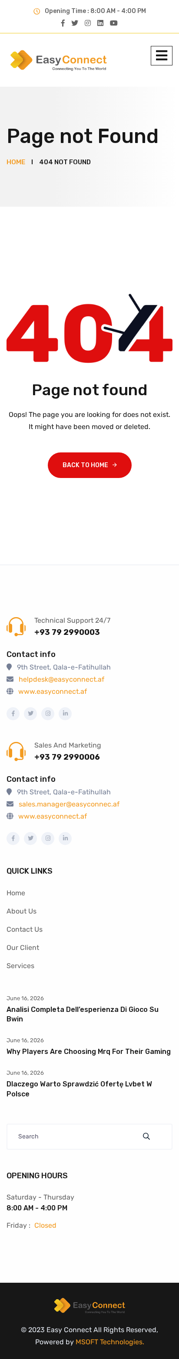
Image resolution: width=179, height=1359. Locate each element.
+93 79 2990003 (67, 632)
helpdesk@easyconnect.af (61, 679)
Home (16, 893)
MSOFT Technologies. (109, 1342)
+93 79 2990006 (67, 757)
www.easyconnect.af (52, 691)
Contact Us (25, 929)
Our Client (23, 947)
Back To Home (85, 465)
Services (20, 966)
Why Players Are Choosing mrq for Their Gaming (89, 1051)
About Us (21, 911)
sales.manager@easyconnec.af (69, 804)
